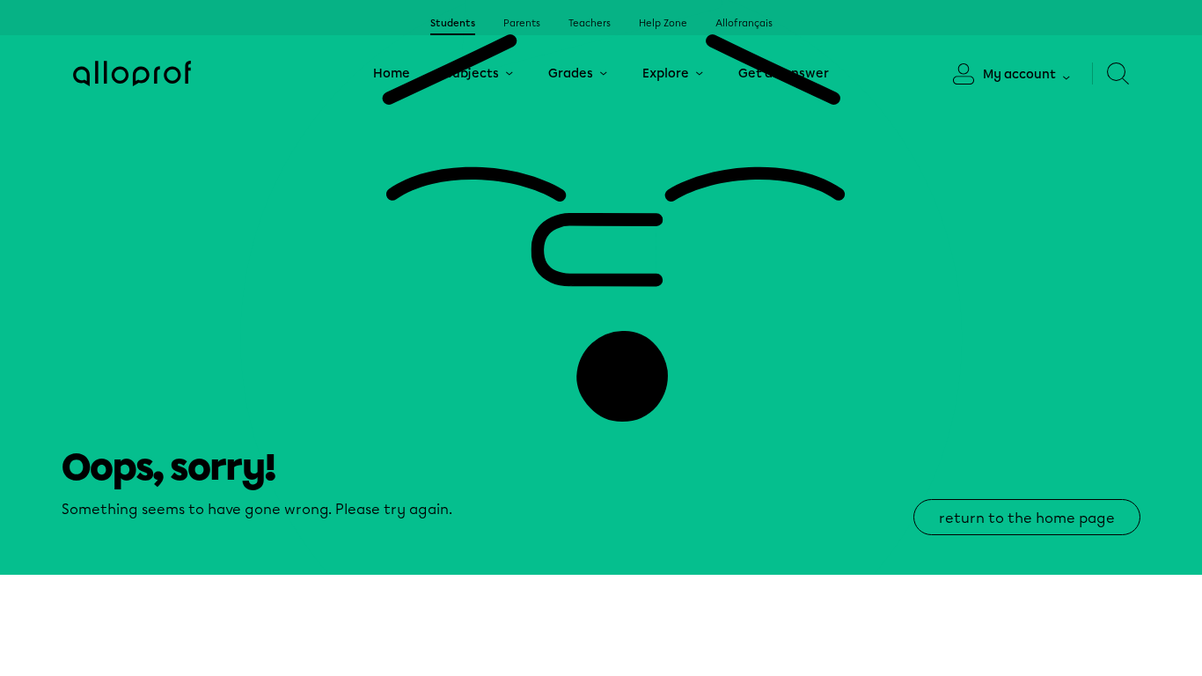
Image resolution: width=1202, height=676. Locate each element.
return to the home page (1027, 518)
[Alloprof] (132, 73)
